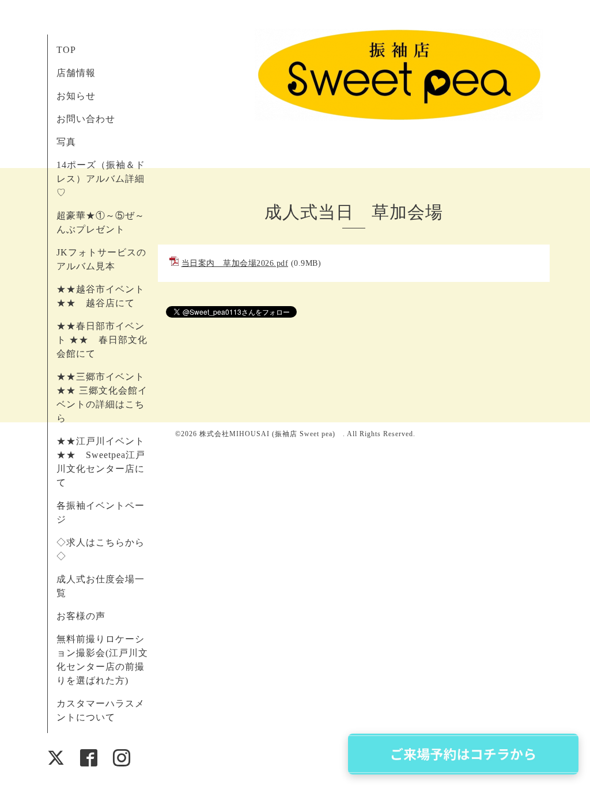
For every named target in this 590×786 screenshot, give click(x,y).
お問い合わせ (85, 119)
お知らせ (76, 96)
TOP (66, 50)
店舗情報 (76, 73)
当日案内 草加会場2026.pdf (235, 263)
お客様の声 (80, 616)
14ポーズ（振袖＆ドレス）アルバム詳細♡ (100, 178)
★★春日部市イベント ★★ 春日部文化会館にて (102, 339)
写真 (66, 142)
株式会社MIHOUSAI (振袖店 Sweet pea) (271, 434)
